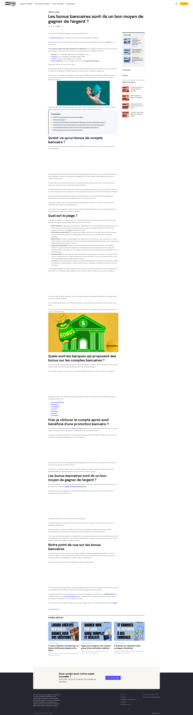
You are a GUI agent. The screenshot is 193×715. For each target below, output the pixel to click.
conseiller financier (109, 594)
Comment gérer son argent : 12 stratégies (136, 96)
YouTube (184, 4)
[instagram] (159, 713)
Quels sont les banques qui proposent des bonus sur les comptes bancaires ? (79, 122)
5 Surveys (54, 56)
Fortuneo (54, 409)
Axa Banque (55, 415)
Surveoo (53, 54)
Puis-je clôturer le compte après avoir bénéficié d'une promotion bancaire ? (79, 125)
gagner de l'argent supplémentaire (75, 486)
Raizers (115, 603)
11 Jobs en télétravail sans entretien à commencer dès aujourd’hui (136, 41)
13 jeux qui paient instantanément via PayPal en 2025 (137, 51)
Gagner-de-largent (54, 12)
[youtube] (152, 713)
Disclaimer (123, 702)
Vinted (108, 42)
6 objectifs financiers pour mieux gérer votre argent (136, 105)
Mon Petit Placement (70, 596)
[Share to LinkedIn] (56, 26)
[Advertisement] (83, 162)
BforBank (54, 413)
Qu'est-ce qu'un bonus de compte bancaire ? (68, 117)
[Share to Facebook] (49, 26)
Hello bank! (54, 404)
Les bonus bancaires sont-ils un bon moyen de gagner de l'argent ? (76, 127)
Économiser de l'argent (42, 4)
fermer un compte (77, 428)
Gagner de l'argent (26, 4)
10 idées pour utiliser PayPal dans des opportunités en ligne (137, 60)
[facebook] (154, 713)
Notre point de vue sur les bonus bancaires (67, 130)
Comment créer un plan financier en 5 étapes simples (136, 114)
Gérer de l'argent (58, 4)
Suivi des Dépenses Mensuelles (151, 697)
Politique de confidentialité (128, 699)
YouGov (53, 59)
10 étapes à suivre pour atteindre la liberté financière (136, 89)
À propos (123, 697)
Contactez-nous (125, 704)
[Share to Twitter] (51, 26)
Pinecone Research (57, 61)
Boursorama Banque (57, 402)
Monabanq (54, 411)
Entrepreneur (70, 4)
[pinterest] (157, 713)
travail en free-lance (56, 38)
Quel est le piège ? (59, 120)
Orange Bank (55, 407)
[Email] (58, 26)
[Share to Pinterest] (54, 26)
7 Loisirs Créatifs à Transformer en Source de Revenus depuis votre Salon (63, 648)
